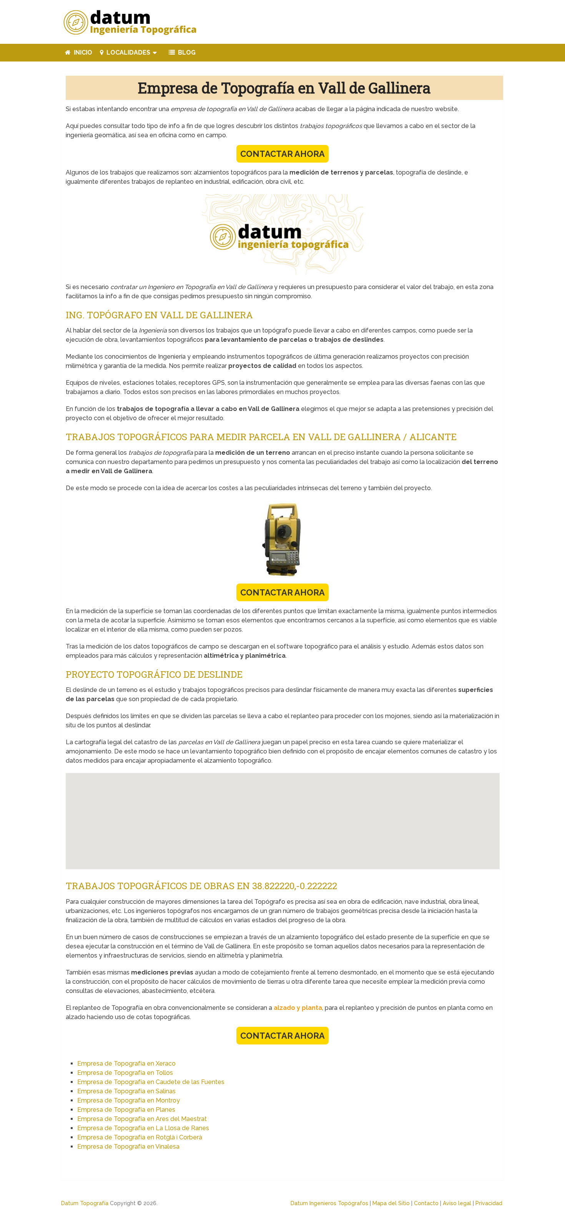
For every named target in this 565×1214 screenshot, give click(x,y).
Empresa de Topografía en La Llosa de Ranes (143, 1128)
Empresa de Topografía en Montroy (128, 1100)
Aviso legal (457, 1203)
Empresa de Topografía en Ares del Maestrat (142, 1119)
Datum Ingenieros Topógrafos (329, 1203)
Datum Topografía (84, 1203)
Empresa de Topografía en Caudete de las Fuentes (150, 1082)
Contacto (426, 1203)
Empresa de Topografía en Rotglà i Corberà (139, 1137)
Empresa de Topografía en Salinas (126, 1091)
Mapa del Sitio (391, 1203)
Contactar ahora (282, 154)
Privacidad (488, 1203)
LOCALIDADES (127, 52)
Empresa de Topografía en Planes (126, 1109)
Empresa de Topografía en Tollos (125, 1072)
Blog (186, 52)
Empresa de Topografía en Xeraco (126, 1063)
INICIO (82, 52)
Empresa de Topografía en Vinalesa (128, 1146)
